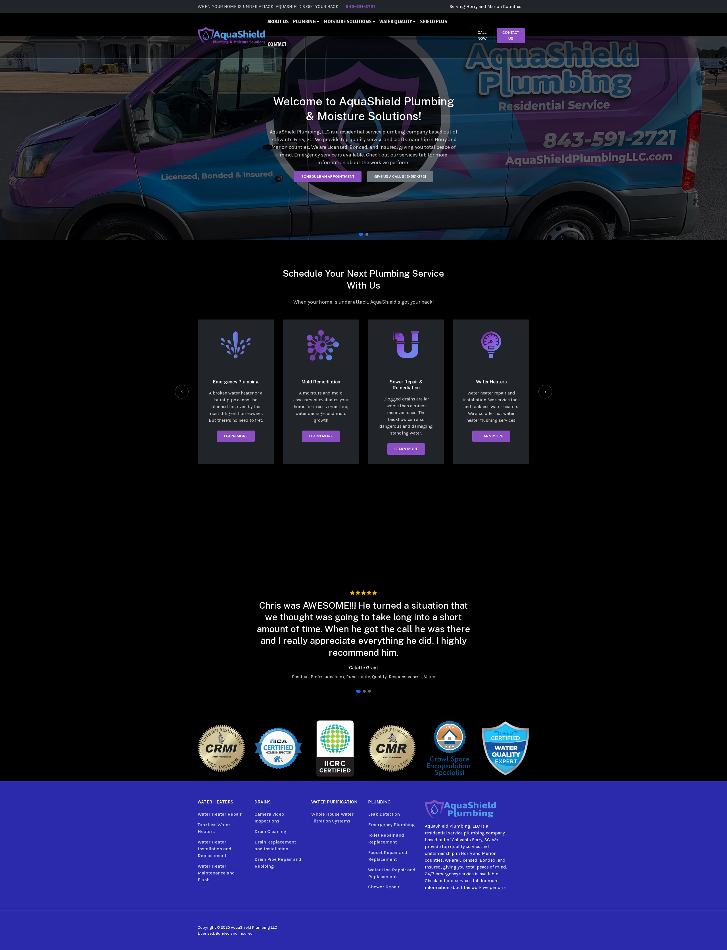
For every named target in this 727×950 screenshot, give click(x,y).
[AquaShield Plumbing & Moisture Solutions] (231, 35)
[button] (306, 24)
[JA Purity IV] (460, 808)
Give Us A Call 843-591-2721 (400, 177)
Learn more (236, 436)
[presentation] (182, 391)
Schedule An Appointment (327, 177)
